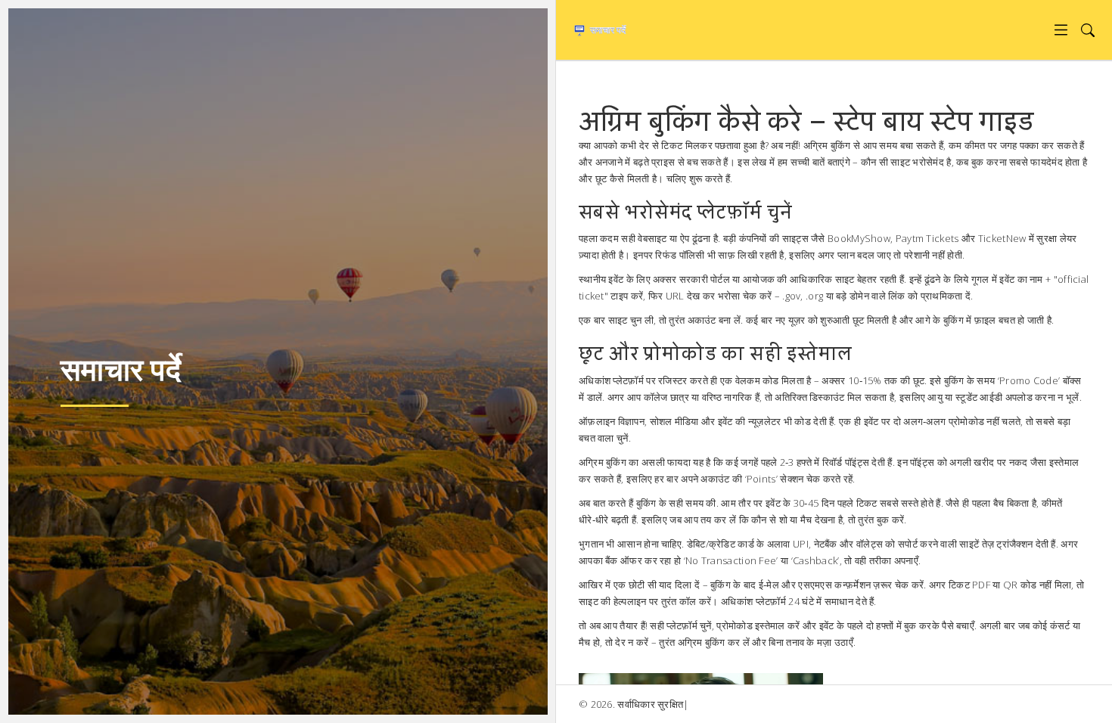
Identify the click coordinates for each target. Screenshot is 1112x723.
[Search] (1087, 29)
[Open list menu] (1060, 29)
